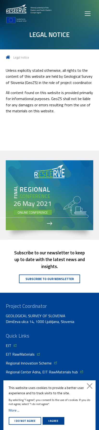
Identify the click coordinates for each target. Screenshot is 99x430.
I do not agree (25, 421)
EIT (8, 345)
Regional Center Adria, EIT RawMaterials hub (42, 372)
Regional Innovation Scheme (29, 363)
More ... (14, 410)
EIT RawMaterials (20, 354)
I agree (53, 421)
